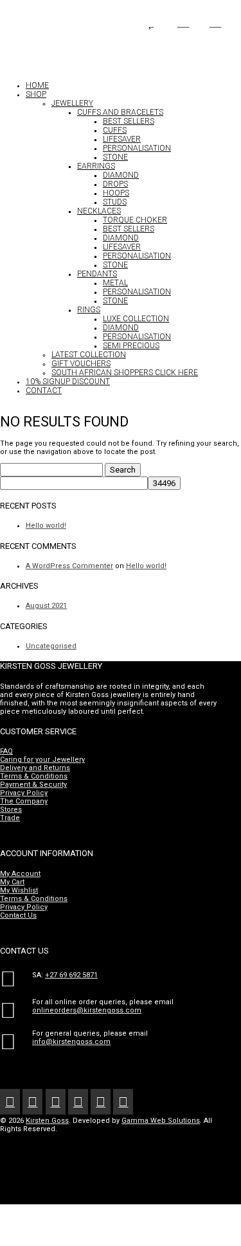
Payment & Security (33, 784)
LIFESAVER (122, 139)
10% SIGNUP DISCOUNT (68, 381)
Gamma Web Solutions (160, 1120)
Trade (10, 818)
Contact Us (18, 915)
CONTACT (44, 390)
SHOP (36, 94)
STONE (115, 157)
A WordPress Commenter (69, 566)
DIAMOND (121, 175)
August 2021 (46, 606)
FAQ (6, 751)
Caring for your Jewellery (42, 759)
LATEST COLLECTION (88, 354)
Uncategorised (51, 646)
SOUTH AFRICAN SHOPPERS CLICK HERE (124, 372)
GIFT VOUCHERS (81, 363)
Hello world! (46, 525)
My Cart (12, 882)
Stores (11, 809)
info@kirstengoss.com (71, 1042)
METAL (115, 282)
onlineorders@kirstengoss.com (86, 1010)
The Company (24, 801)
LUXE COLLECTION (136, 318)
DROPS (115, 184)
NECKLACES (99, 210)
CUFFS (115, 130)
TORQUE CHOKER (135, 219)
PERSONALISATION (137, 148)
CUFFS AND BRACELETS (120, 112)
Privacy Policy (24, 793)
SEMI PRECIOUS (131, 345)
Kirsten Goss (47, 1120)
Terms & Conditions (33, 776)
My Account (20, 874)
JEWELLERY (72, 103)
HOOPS (116, 193)
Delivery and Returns (35, 768)
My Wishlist (19, 890)
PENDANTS (97, 273)
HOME (37, 85)
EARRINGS (96, 166)
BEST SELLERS (128, 121)
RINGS (88, 309)
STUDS (115, 202)
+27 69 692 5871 (71, 975)
